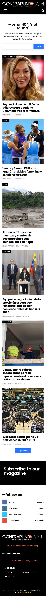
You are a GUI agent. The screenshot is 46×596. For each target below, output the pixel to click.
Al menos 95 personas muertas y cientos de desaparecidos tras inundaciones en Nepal (17, 237)
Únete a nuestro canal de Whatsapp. (23, 545)
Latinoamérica (9, 56)
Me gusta (40, 502)
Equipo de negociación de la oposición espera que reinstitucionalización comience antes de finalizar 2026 (21, 305)
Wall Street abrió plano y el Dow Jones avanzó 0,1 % (20, 438)
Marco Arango (8, 246)
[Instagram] (19, 572)
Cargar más (22, 451)
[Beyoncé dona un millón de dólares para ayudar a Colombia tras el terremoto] (23, 77)
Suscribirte (39, 520)
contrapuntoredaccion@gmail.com (23, 560)
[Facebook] (5, 572)
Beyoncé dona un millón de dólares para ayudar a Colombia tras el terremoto (21, 108)
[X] (33, 572)
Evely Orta (6, 115)
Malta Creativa (25, 592)
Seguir (41, 508)
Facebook (12, 572)
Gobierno (7, 322)
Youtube (11, 576)
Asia (5, 184)
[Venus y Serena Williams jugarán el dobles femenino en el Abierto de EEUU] (23, 141)
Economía (7, 389)
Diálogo (6, 251)
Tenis (5, 120)
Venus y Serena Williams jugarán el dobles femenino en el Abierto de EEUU (22, 172)
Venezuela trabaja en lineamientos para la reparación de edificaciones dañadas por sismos (21, 374)
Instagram (26, 572)
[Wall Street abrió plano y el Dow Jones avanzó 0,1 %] (23, 410)
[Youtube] (5, 576)
